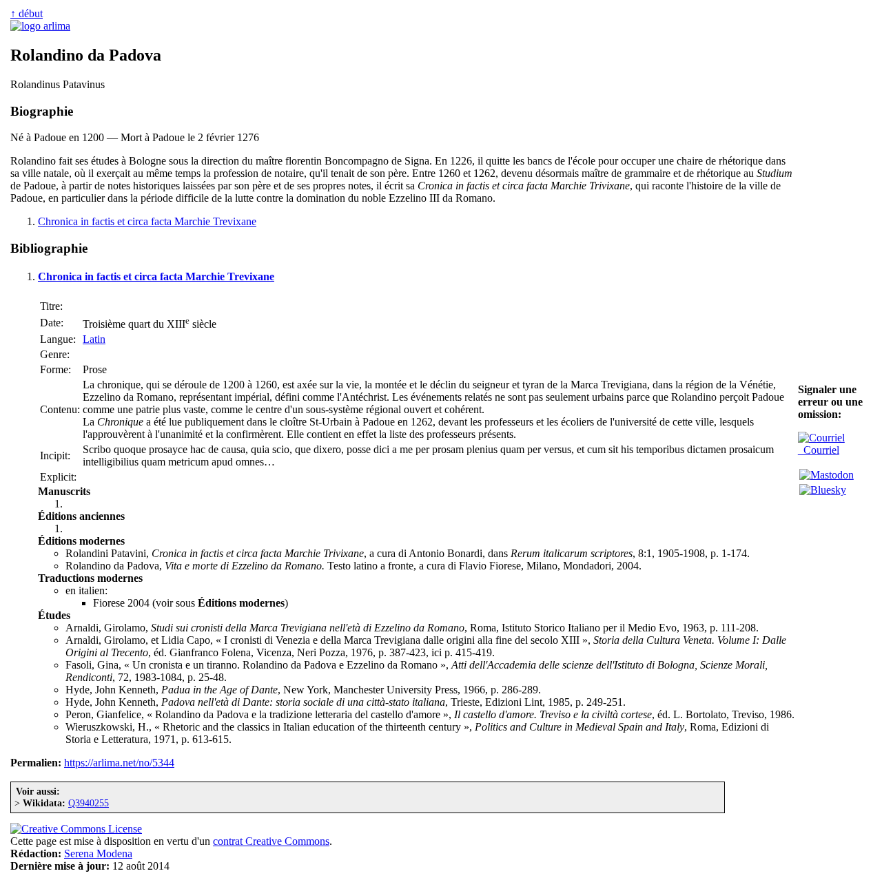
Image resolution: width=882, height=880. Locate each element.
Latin (94, 339)
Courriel (818, 450)
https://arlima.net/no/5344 (119, 762)
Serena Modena (98, 853)
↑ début (26, 13)
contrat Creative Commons (271, 841)
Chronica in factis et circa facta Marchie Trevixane (147, 221)
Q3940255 (88, 802)
